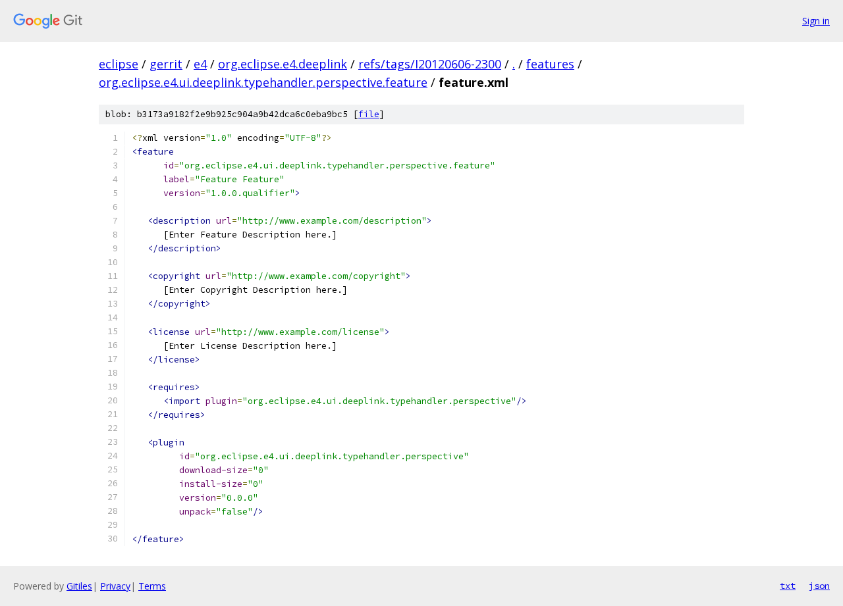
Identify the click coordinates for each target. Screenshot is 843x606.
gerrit (166, 64)
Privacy (115, 586)
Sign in (816, 20)
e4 (200, 64)
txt (788, 586)
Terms (152, 586)
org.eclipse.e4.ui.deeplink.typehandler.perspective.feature (263, 82)
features (550, 64)
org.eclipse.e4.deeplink (282, 64)
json (819, 586)
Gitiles (79, 586)
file (368, 114)
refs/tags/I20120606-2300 (429, 64)
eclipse (118, 64)
